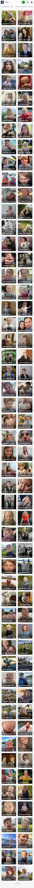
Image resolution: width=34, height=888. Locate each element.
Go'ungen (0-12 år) (7, 6)
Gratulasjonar (20, 6)
